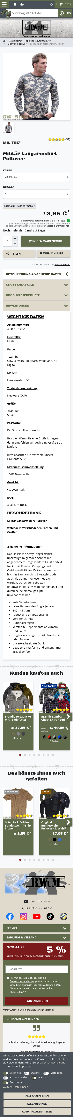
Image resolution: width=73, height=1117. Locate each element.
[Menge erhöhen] (15, 238)
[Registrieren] (22, 4)
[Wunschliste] (51, 4)
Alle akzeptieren (37, 1096)
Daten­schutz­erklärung (52, 1062)
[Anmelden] (15, 4)
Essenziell (15, 1072)
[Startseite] (36, 28)
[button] (64, 4)
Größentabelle (20, 285)
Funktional (16, 1082)
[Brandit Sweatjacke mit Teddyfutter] (18, 697)
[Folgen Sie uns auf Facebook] (10, 916)
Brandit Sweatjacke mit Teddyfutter (18, 718)
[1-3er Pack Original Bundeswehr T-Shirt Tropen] (18, 803)
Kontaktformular (39, 901)
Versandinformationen (58, 225)
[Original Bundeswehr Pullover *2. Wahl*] (54, 803)
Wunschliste (52, 253)
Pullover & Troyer (16, 43)
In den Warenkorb (47, 241)
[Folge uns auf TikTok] (50, 916)
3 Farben (18, 738)
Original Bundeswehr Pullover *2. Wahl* (53, 825)
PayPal (42, 1077)
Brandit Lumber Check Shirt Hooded (54, 718)
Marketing (56, 1072)
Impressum (25, 1066)
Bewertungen (17, 306)
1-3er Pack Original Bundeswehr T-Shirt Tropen (18, 825)
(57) (67, 139)
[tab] (36, 274)
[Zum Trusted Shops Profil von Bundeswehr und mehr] (63, 916)
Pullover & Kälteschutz (38, 41)
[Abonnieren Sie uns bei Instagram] (23, 916)
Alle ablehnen (37, 1103)
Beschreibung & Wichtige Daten (33, 274)
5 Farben (54, 741)
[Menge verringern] (15, 244)
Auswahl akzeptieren (37, 1111)
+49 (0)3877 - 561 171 (39, 908)
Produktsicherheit (23, 295)
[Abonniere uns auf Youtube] (36, 916)
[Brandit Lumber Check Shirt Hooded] (54, 697)
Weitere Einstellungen (15, 1087)
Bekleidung (15, 41)
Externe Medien (19, 1077)
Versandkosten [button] (62, 264)
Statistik (35, 1072)
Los (68, 13)
